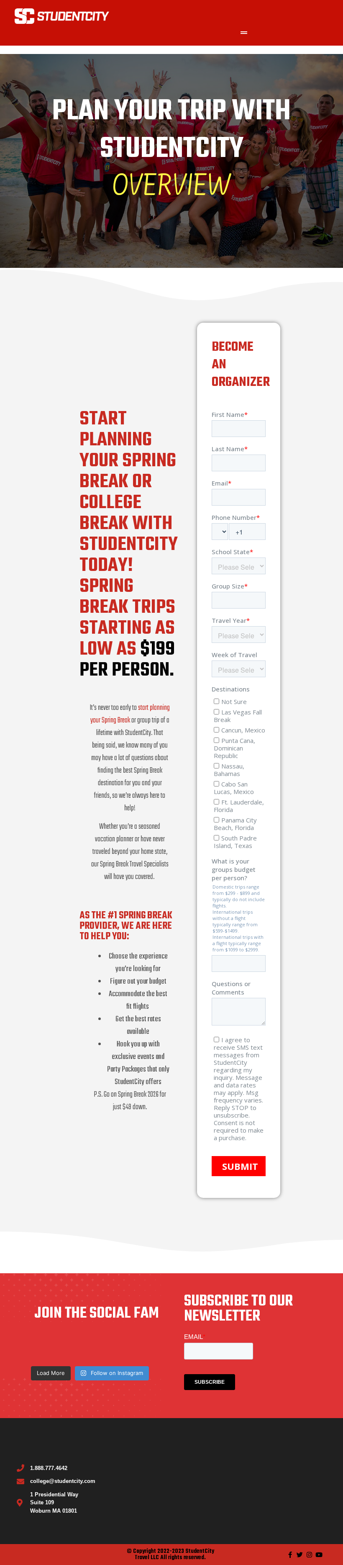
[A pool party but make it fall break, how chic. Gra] (89, 1347)
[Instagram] (309, 1555)
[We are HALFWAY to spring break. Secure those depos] (42, 1347)
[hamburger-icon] (243, 32)
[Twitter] (300, 1555)
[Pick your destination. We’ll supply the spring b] (137, 1347)
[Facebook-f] (290, 1555)
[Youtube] (319, 1555)
